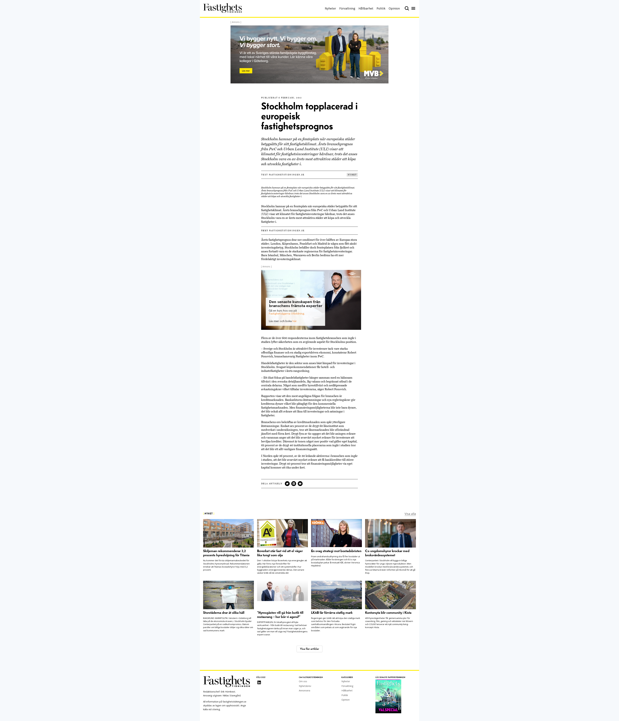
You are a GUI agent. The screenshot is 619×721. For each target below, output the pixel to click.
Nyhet (352, 175)
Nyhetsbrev (305, 686)
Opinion (394, 8)
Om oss (303, 681)
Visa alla (410, 514)
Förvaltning (347, 8)
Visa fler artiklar (309, 648)
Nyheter (330, 8)
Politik (381, 8)
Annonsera (304, 690)
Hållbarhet (366, 8)
